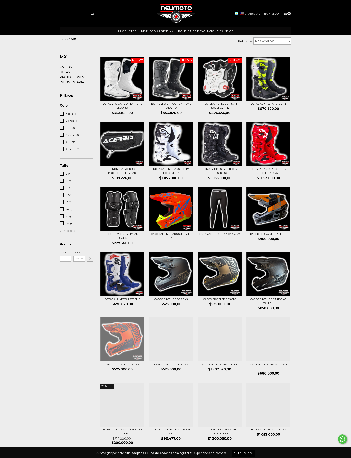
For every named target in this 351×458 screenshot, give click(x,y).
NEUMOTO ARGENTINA (157, 31)
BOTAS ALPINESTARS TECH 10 (219, 364)
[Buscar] (92, 13)
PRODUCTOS (127, 31)
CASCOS (66, 67)
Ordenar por (245, 40)
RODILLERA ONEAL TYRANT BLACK (122, 235)
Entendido (243, 453)
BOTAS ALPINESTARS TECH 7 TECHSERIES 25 (171, 170)
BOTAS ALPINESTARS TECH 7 (268, 429)
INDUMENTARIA (72, 82)
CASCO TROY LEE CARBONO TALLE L (268, 301)
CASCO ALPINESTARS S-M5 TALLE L (268, 366)
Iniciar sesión (272, 14)
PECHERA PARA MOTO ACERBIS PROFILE (122, 431)
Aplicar (90, 259)
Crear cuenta (253, 14)
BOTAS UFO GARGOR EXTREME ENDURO (122, 105)
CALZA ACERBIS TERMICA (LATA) (219, 233)
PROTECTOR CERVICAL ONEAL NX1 (171, 431)
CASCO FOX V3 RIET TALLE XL (268, 233)
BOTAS (65, 72)
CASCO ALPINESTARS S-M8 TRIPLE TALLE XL (219, 431)
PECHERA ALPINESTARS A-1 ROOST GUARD (220, 105)
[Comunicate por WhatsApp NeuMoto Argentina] (342, 439)
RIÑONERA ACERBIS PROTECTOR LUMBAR (122, 170)
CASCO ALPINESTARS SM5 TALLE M (171, 235)
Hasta (76, 252)
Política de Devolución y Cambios (205, 31)
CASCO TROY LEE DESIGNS (171, 299)
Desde (63, 252)
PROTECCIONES (72, 77)
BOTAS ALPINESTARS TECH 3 (268, 103)
